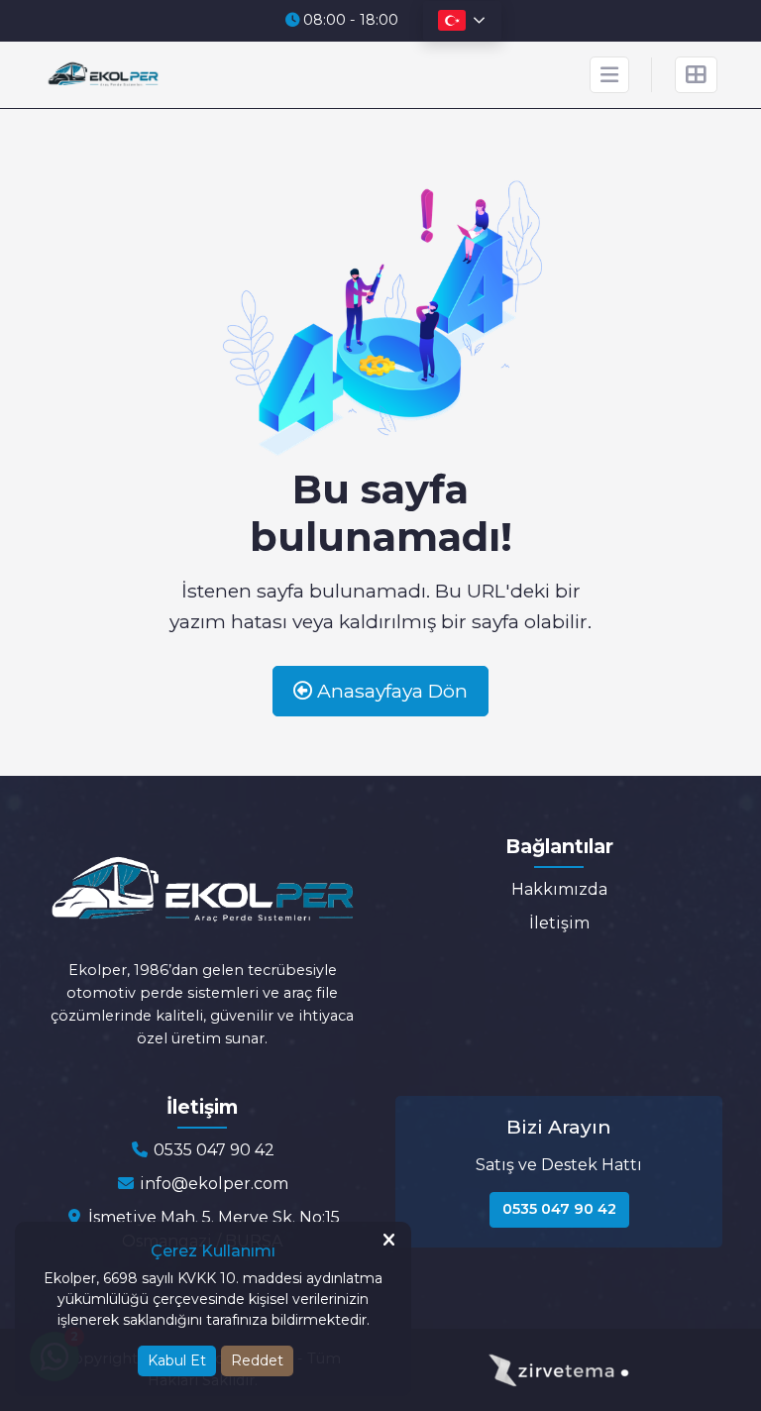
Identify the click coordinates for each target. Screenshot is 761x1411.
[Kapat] (389, 1241)
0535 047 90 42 (212, 1149)
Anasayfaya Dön (390, 691)
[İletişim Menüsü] (696, 74)
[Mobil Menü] (609, 74)
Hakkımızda (559, 889)
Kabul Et (177, 1360)
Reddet (257, 1360)
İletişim (559, 923)
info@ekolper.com (212, 1183)
